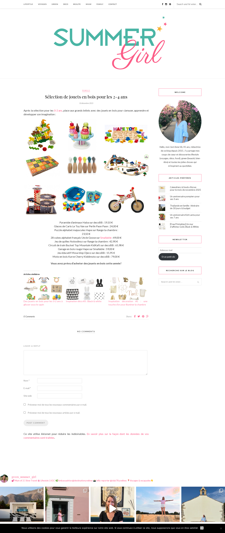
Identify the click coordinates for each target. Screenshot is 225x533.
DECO (65, 4)
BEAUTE (77, 4)
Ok (201, 528)
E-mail (27, 388)
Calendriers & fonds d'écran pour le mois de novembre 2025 (185, 188)
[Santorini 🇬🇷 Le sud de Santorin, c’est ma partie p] (22, 508)
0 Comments (29, 316)
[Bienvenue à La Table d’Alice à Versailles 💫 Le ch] (112, 508)
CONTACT (113, 4)
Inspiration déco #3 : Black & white (83, 301)
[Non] (221, 528)
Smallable (105, 237)
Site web (28, 395)
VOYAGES (42, 4)
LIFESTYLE (28, 4)
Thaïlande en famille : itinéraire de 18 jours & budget (184, 207)
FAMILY (100, 4)
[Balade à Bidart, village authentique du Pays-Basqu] (203, 508)
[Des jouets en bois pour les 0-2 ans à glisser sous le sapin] (43, 288)
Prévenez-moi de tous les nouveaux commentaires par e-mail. (57, 404)
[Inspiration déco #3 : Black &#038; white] (85, 288)
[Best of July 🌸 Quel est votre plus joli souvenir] (158, 508)
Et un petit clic (168, 256)
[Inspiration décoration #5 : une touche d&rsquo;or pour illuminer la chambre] (127, 288)
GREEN (55, 4)
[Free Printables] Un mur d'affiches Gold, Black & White (184, 225)
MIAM (88, 4)
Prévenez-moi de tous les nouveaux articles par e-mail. (54, 412)
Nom (26, 380)
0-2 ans (58, 110)
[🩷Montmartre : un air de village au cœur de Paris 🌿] (67, 508)
